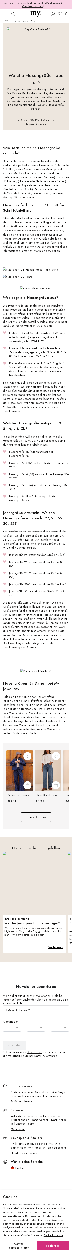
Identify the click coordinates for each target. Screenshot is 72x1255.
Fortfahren (53, 1246)
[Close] (67, 5)
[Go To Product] (19, 770)
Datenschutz (34, 1052)
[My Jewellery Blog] (6, 21)
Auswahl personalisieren (19, 1246)
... (4, 21)
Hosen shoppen (36, 817)
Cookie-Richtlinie (53, 1235)
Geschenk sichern (32, 6)
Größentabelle (12, 193)
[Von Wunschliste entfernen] (27, 756)
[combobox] (12, 1027)
